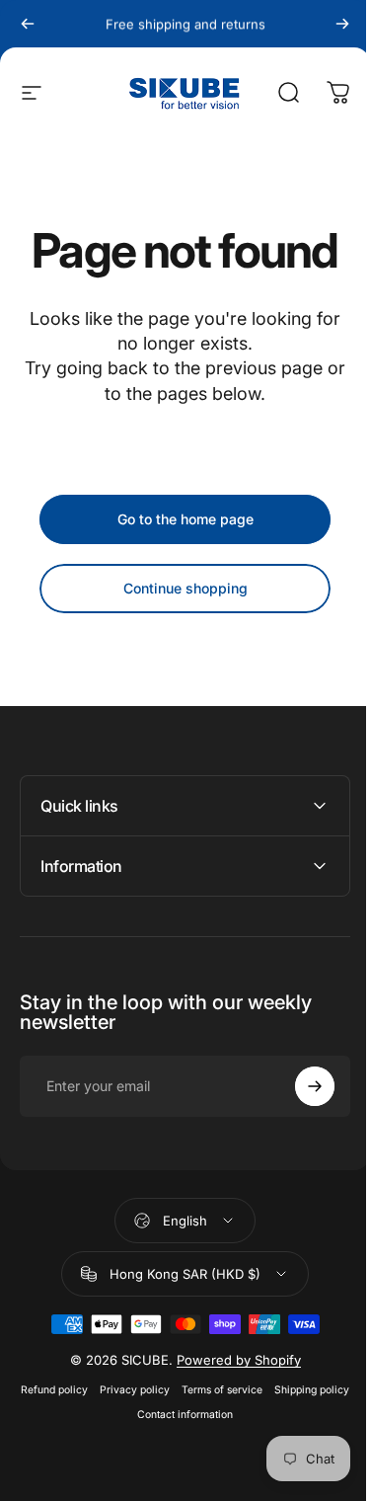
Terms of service (258, 1389)
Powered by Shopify (231, 1360)
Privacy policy (171, 1389)
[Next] (342, 23)
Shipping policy (124, 1414)
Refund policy (90, 1389)
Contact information (221, 1414)
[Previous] (27, 23)
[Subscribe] (300, 1086)
